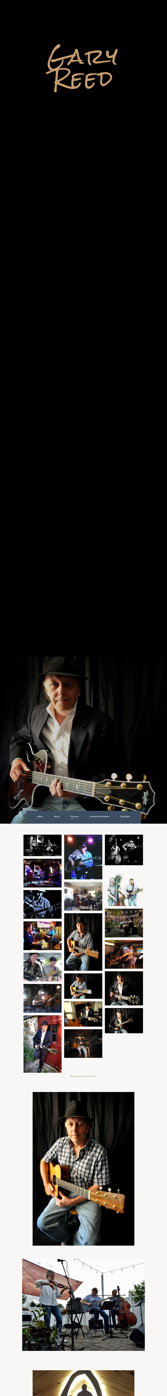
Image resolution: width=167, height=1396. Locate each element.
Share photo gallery (84, 1076)
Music (57, 816)
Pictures (75, 816)
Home (40, 816)
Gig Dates (125, 816)
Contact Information (99, 816)
